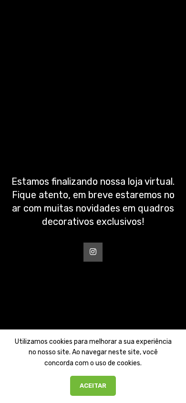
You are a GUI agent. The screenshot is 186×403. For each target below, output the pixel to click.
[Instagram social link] (93, 252)
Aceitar (93, 385)
